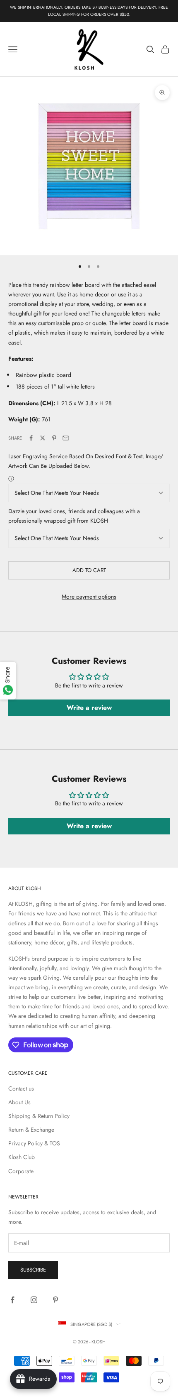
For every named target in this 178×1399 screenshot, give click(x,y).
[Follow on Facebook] (12, 1300)
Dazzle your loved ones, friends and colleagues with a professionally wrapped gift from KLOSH (74, 516)
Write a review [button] (89, 707)
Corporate (21, 1171)
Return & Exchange (31, 1129)
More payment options (89, 596)
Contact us (21, 1088)
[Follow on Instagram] (34, 1300)
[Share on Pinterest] (54, 438)
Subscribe (33, 1270)
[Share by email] (66, 438)
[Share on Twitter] (42, 438)
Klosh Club (21, 1157)
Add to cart (89, 570)
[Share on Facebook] (31, 438)
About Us (19, 1102)
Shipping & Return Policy (39, 1116)
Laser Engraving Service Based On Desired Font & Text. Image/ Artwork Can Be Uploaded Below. (85, 461)
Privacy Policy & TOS (34, 1143)
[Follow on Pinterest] (55, 1300)
